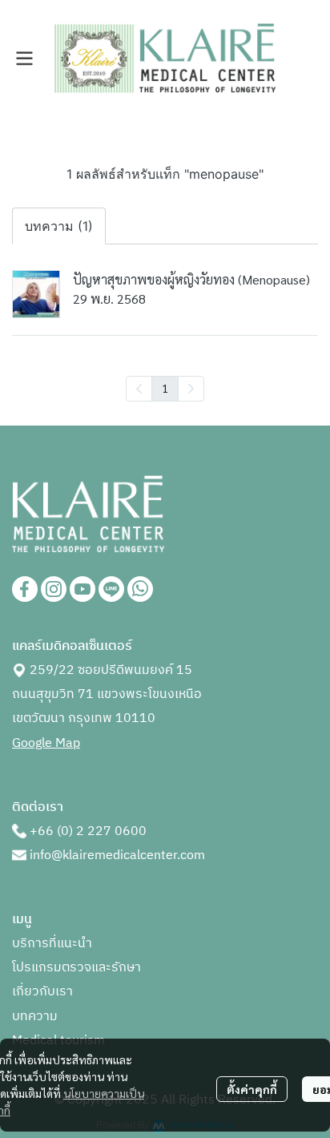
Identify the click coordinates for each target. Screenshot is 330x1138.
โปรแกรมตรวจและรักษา (76, 968)
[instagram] (53, 589)
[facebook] (25, 589)
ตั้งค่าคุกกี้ (252, 1089)
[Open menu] (24, 58)
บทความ (35, 1016)
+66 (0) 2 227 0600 (88, 831)
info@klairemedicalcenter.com (117, 855)
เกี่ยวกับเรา (42, 992)
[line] (111, 589)
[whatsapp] (140, 589)
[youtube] (82, 589)
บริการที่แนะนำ (52, 943)
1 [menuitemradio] (165, 388)
